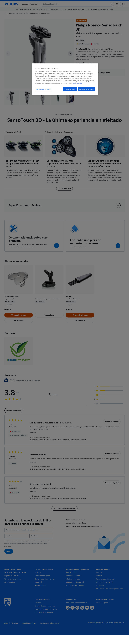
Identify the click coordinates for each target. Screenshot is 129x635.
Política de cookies (77, 84)
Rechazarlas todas (70, 89)
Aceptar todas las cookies (86, 89)
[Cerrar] (95, 66)
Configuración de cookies (43, 89)
